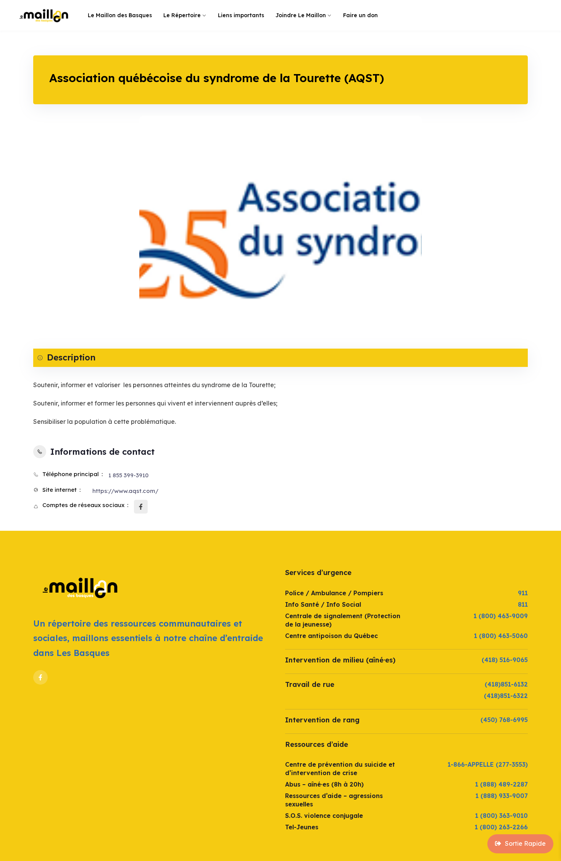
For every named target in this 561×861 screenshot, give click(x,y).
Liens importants (241, 15)
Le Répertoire (182, 15)
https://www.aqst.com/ (125, 490)
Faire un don (360, 15)
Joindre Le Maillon (301, 15)
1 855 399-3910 (128, 475)
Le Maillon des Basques (120, 15)
